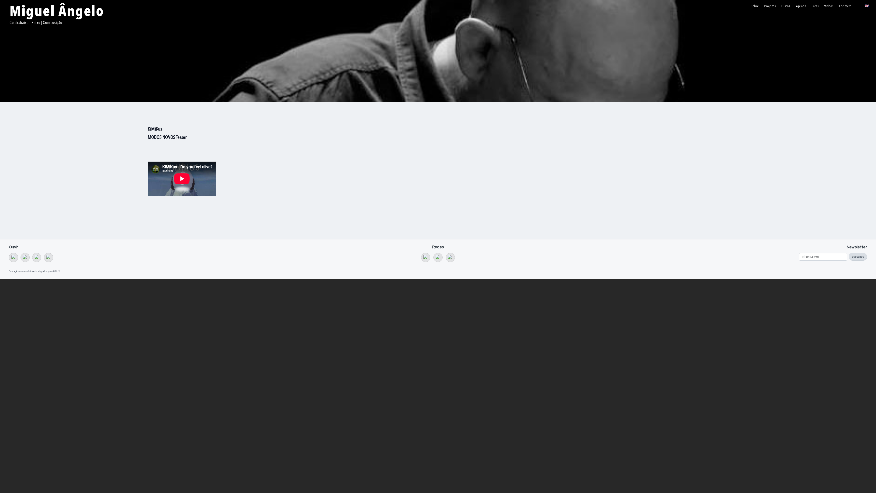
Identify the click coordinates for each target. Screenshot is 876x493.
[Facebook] (438, 257)
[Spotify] (36, 257)
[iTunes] (48, 257)
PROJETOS (770, 6)
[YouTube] (425, 257)
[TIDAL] (25, 257)
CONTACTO (845, 6)
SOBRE (755, 6)
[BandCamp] (13, 257)
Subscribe (858, 256)
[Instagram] (450, 257)
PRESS (815, 6)
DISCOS (785, 6)
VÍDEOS (829, 6)
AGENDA (801, 6)
